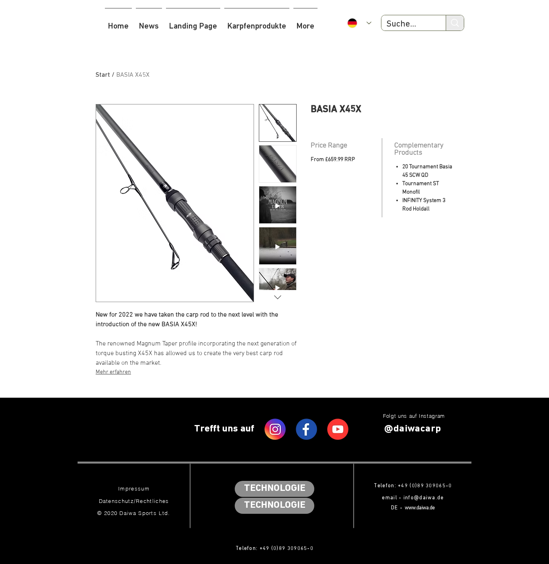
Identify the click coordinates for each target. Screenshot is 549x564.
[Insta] (275, 429)
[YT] (337, 429)
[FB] (306, 429)
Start (103, 75)
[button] (256, 23)
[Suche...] (455, 23)
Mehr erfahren (113, 372)
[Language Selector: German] (359, 23)
